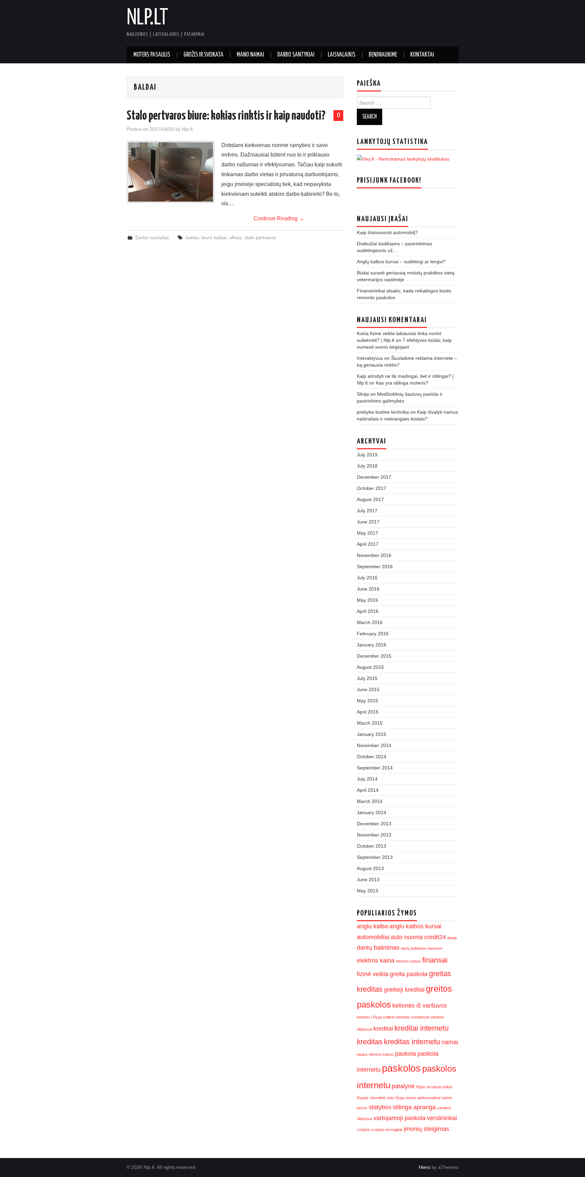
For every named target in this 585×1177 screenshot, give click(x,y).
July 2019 (367, 454)
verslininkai (442, 1118)
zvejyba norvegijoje (387, 1130)
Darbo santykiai (296, 55)
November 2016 (374, 555)
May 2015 (367, 700)
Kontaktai (422, 55)
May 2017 (367, 533)
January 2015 (371, 734)
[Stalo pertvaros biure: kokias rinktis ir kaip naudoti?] (170, 172)
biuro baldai (213, 237)
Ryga (399, 1098)
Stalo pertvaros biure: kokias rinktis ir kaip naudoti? (226, 116)
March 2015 (370, 723)
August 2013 (370, 868)
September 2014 (375, 767)
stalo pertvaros (260, 237)
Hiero (424, 1167)
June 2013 (368, 879)
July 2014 (367, 779)
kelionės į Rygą (369, 1017)
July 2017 (367, 510)
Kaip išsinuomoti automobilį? (387, 232)
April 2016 (367, 611)
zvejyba (363, 1130)
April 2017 (367, 544)
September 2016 (375, 566)
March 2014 (370, 801)
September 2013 (375, 857)
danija (452, 938)
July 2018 (367, 466)
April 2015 (367, 712)
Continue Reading (279, 218)
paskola (405, 1053)
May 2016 (367, 600)
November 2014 (374, 745)
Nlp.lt (147, 18)
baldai (192, 237)
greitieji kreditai (404, 989)
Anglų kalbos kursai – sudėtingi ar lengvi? (401, 261)
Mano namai (250, 55)
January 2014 (371, 812)
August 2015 (370, 667)
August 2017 (370, 499)
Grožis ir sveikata (203, 55)
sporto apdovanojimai (423, 1098)
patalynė (403, 1086)
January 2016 (371, 644)
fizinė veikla (372, 974)
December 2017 (374, 477)
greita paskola (409, 974)
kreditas (370, 1041)
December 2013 (374, 823)
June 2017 (368, 521)
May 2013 (367, 890)
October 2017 (371, 488)
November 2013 (374, 835)
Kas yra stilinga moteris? (402, 383)
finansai (435, 960)
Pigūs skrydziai (428, 1087)
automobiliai (373, 937)
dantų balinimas (378, 947)
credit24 (435, 937)
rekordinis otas (382, 1098)
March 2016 (370, 622)
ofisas (235, 237)
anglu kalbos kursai (415, 926)
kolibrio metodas (396, 1017)
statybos (380, 1107)
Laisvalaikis (341, 55)
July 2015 (367, 678)
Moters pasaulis (151, 55)
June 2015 (368, 689)
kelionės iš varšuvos (419, 1005)
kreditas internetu (412, 1041)
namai (449, 1042)
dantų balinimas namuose (421, 948)
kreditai (383, 1028)
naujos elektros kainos (375, 1054)
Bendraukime (383, 55)
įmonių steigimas (426, 1129)
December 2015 (374, 656)
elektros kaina (375, 960)
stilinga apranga (414, 1107)
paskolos (401, 1068)
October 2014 (371, 756)
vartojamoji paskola (399, 1118)
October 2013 (371, 846)
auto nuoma (407, 937)
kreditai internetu (421, 1028)
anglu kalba (372, 926)
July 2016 (367, 577)
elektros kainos (408, 961)
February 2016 (373, 633)
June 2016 (368, 589)
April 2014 (367, 790)
